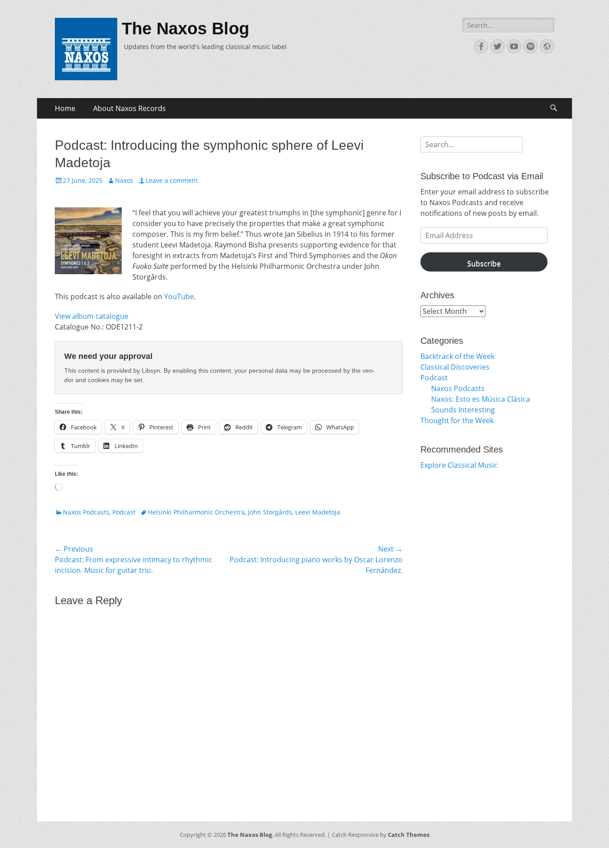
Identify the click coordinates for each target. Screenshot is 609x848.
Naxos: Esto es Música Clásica (480, 399)
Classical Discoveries (455, 367)
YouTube (179, 296)
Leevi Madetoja (317, 512)
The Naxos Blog (185, 28)
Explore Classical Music (459, 465)
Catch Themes (408, 835)
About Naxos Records (129, 108)
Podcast (124, 512)
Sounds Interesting (463, 410)
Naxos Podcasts (86, 512)
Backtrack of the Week (457, 356)
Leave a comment (172, 180)
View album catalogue (91, 316)
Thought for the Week (457, 420)
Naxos (124, 180)
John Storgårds (270, 512)
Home (65, 108)
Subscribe (484, 263)
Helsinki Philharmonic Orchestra (196, 512)
